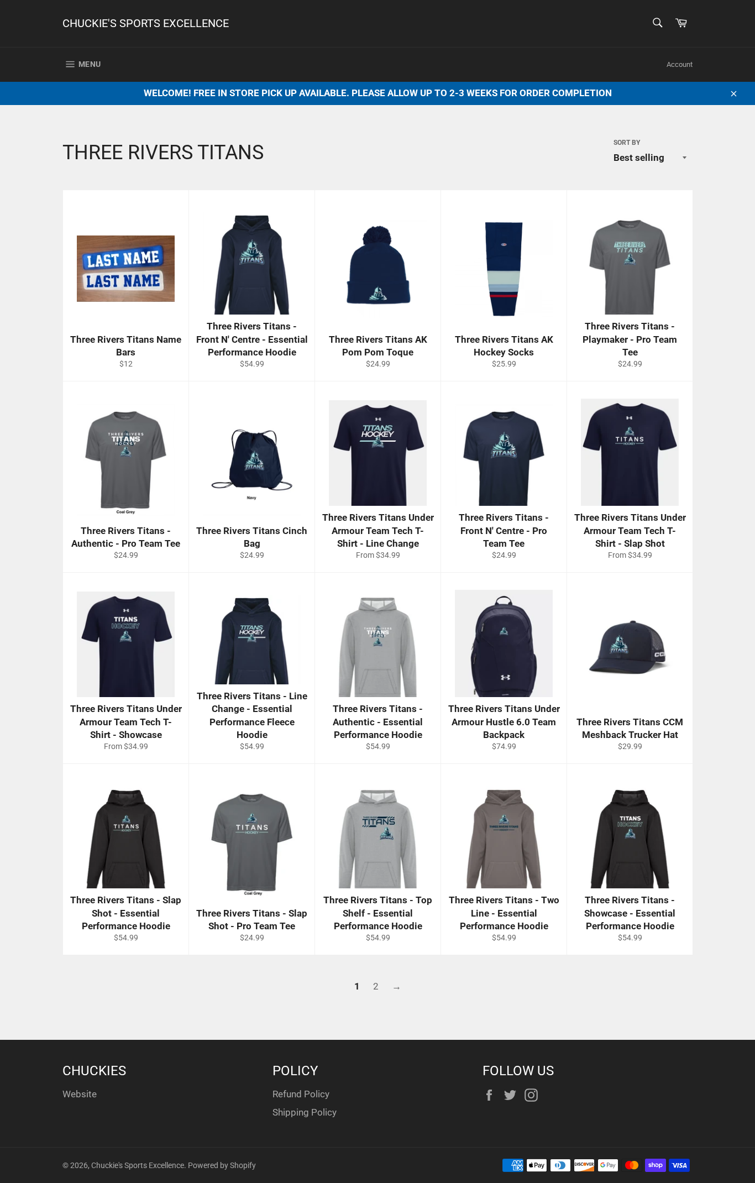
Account (680, 64)
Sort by (627, 142)
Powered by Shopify (222, 1165)
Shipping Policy (304, 1112)
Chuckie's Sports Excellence (145, 23)
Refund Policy (300, 1094)
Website (79, 1094)
